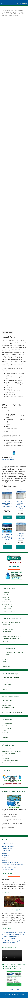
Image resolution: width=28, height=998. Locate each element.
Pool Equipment (6, 756)
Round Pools (5, 680)
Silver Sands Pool (7, 604)
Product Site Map (6, 733)
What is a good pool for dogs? (10, 938)
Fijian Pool (5, 594)
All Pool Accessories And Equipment (12, 712)
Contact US (5, 857)
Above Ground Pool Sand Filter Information (13, 932)
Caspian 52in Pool (7, 608)
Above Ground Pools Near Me (10, 862)
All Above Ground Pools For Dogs (11, 622)
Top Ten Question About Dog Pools (11, 641)
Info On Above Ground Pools (10, 749)
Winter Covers (6, 710)
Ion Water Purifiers (7, 705)
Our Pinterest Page (7, 848)
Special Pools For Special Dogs (10, 638)
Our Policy (5, 737)
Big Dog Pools (6, 634)
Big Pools (4, 657)
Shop (3, 735)
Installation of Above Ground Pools (11, 751)
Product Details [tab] (7, 332)
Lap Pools (4, 661)
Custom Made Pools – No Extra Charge (12, 652)
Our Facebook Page (7, 843)
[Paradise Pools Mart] (1, 3)
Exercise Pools (6, 666)
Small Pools (5, 659)
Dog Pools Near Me (7, 869)
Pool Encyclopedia (7, 723)
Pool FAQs (5, 726)
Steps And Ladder (7, 700)
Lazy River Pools (6, 664)
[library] (14, 901)
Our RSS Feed (6, 850)
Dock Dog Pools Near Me (9, 867)
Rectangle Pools (6, 684)
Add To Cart (7, 517)
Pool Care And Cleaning (8, 753)
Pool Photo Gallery (7, 728)
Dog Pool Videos (6, 758)
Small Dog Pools (6, 631)
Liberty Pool (5, 592)
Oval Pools (5, 682)
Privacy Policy (6, 855)
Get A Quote (5, 654)
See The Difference (14, 989)
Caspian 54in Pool (7, 606)
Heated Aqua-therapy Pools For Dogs (12, 636)
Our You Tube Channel (8, 459)
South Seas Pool (6, 601)
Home (3, 9)
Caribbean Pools (6, 599)
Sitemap (4, 730)
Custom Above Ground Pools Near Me (12, 864)
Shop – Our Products (11, 9)
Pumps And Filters (7, 703)
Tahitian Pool (5, 597)
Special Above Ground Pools (10, 763)
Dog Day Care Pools (7, 629)
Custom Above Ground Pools (10, 760)
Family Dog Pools (6, 624)
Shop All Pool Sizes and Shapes (10, 677)
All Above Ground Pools (8, 611)
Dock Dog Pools (6, 627)
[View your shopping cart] (17, 3)
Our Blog (4, 860)
